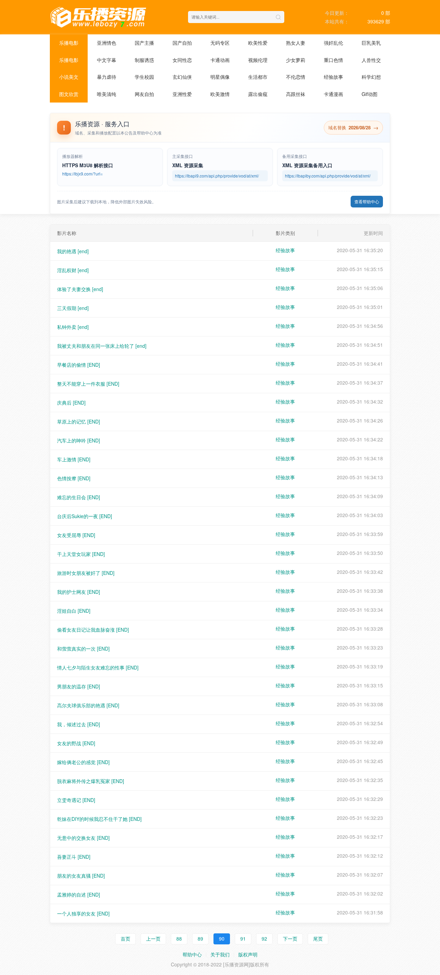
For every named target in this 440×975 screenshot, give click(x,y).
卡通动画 (220, 59)
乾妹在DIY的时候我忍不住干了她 (99, 818)
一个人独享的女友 (83, 913)
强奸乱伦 (333, 42)
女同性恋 (182, 59)
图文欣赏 (68, 93)
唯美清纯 (106, 93)
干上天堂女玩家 (81, 553)
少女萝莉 (295, 59)
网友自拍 (144, 93)
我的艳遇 (73, 251)
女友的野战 (76, 743)
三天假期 (73, 307)
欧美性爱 (257, 42)
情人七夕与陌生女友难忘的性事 (98, 667)
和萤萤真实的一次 (83, 648)
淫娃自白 (73, 610)
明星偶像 (220, 76)
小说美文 (68, 76)
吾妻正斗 (73, 856)
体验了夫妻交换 (80, 289)
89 (200, 938)
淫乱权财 (73, 270)
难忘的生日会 (78, 497)
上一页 (153, 938)
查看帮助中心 (366, 201)
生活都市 (257, 76)
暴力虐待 (106, 76)
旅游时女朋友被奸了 (85, 572)
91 (243, 938)
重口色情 (333, 59)
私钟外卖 (73, 326)
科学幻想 (371, 76)
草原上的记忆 (78, 421)
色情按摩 (73, 478)
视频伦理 (257, 59)
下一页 (290, 938)
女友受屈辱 (76, 535)
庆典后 (71, 402)
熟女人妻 (295, 42)
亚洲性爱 (182, 93)
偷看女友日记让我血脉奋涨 (93, 629)
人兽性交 (371, 59)
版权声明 (247, 954)
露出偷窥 (257, 93)
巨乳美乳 (371, 42)
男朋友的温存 (78, 686)
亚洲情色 (106, 42)
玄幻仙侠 (182, 76)
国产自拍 (182, 42)
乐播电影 (68, 42)
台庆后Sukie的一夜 (84, 516)
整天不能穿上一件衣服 (88, 383)
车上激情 (73, 459)
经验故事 (333, 76)
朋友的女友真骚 (81, 875)
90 (221, 938)
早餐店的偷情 (78, 364)
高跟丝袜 (295, 93)
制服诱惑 (144, 59)
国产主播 (144, 42)
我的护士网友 (78, 591)
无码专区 (220, 42)
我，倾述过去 (78, 724)
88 (179, 938)
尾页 (318, 938)
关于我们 (220, 954)
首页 (125, 938)
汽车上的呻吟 (78, 440)
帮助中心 (192, 954)
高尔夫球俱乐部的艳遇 (88, 705)
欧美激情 (220, 93)
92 (264, 938)
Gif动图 (369, 93)
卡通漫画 (333, 93)
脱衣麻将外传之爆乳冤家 (90, 781)
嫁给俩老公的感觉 (83, 762)
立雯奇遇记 (76, 799)
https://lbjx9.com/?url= (82, 173)
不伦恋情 (295, 76)
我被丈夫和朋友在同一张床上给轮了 (101, 345)
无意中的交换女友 (83, 837)
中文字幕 (106, 59)
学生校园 (144, 76)
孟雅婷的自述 (78, 894)
